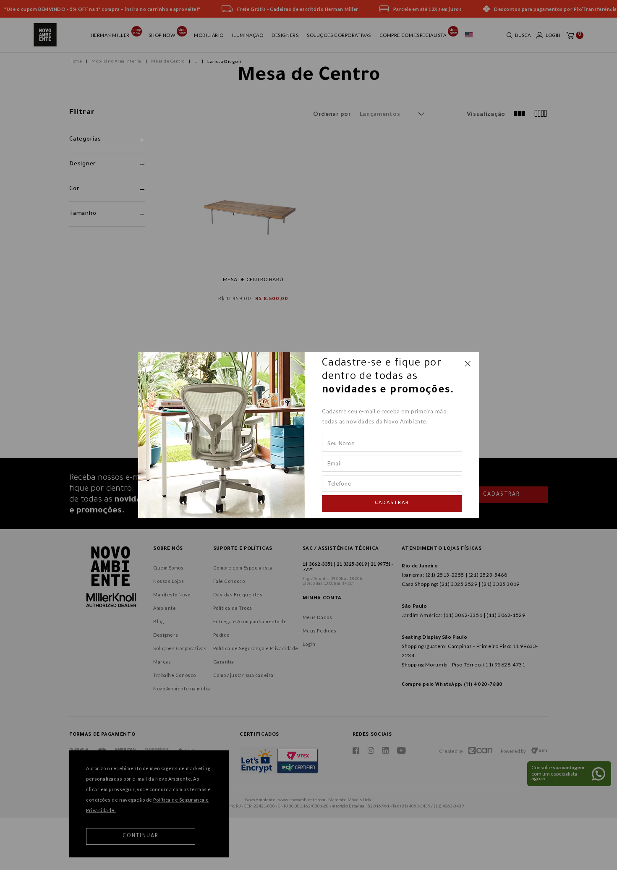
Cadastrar (392, 504)
